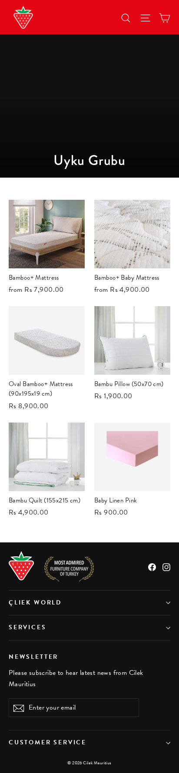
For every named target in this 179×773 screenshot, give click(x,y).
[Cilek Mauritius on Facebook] (152, 566)
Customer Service (47, 742)
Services (27, 627)
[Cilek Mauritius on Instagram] (166, 566)
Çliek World (35, 602)
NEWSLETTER (33, 656)
